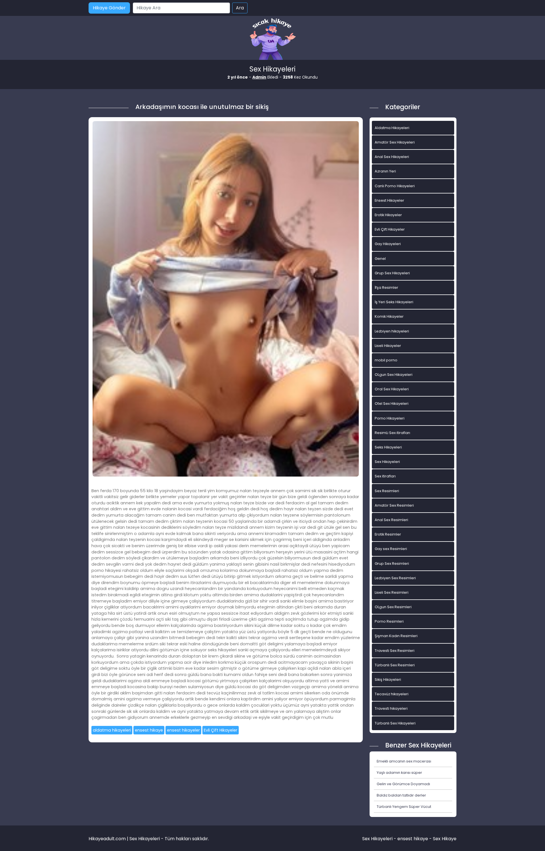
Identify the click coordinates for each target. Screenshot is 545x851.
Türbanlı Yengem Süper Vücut (404, 806)
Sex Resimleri (387, 490)
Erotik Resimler (388, 534)
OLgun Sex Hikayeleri (393, 374)
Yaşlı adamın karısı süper (399, 772)
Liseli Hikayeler (388, 345)
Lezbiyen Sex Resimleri (395, 578)
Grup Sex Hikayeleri (392, 273)
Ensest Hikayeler (389, 200)
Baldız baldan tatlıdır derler (401, 795)
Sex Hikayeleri (387, 461)
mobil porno (386, 360)
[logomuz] (272, 39)
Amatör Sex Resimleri (394, 505)
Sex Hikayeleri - (379, 838)
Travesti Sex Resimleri (394, 650)
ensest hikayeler (183, 730)
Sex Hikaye (444, 838)
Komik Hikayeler (389, 316)
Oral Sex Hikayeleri (392, 389)
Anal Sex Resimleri (391, 519)
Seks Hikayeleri (388, 447)
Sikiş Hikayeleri (388, 679)
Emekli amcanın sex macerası (404, 761)
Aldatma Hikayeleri (392, 127)
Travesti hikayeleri (391, 708)
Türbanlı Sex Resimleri (395, 665)
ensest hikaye (149, 730)
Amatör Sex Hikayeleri (395, 142)
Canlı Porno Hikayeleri (395, 186)
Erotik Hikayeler (388, 214)
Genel (380, 258)
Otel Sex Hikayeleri (391, 403)
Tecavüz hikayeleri (391, 694)
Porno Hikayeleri (389, 418)
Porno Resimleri (389, 621)
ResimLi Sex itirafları (392, 432)
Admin (259, 77)
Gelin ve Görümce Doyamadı (403, 784)
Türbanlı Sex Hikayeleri (395, 723)
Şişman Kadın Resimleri (396, 635)
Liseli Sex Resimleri (391, 592)
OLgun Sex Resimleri (393, 606)
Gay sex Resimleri (391, 548)
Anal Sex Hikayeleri (392, 156)
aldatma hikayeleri (112, 730)
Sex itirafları (385, 476)
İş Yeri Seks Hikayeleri (394, 302)
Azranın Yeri (385, 171)
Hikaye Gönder (109, 8)
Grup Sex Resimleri (392, 563)
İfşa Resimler (386, 287)
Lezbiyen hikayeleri (392, 331)
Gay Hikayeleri (388, 243)
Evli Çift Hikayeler (220, 730)
